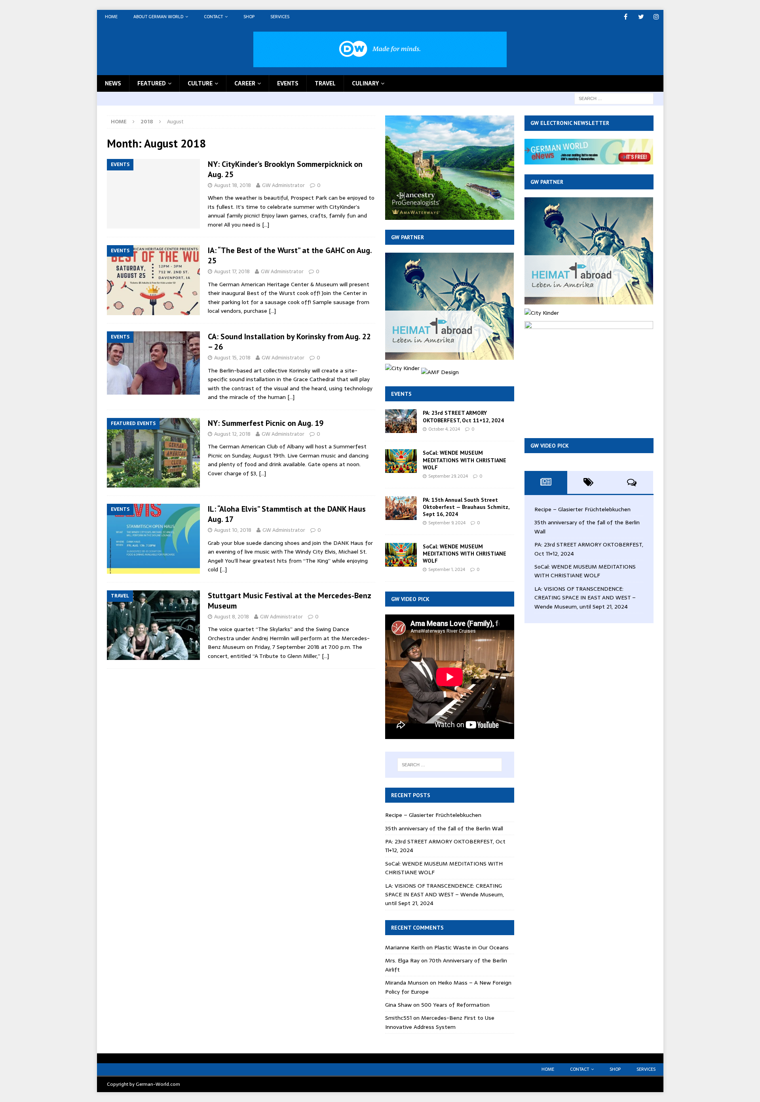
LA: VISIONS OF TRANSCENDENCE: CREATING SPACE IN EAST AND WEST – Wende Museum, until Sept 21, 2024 (444, 894)
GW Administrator (283, 185)
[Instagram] (656, 17)
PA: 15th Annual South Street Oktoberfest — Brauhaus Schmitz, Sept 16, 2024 (466, 507)
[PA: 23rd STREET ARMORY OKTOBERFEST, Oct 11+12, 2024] (401, 421)
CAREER (244, 83)
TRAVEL (325, 83)
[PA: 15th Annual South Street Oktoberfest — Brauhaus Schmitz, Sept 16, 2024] (401, 508)
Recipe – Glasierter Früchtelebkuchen (433, 815)
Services (279, 16)
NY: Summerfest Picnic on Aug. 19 (265, 423)
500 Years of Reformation (455, 1004)
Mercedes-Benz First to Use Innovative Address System (439, 1022)
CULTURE (200, 83)
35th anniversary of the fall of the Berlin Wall (444, 828)
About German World (158, 16)
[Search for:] (614, 98)
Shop (249, 16)
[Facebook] (626, 17)
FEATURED (151, 83)
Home (111, 16)
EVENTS (287, 83)
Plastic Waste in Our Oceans (471, 947)
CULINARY (365, 83)
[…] (265, 224)
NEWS (113, 83)
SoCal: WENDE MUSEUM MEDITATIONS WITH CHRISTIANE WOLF (464, 460)
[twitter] (641, 17)
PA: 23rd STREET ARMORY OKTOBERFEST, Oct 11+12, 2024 (463, 416)
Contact (213, 16)
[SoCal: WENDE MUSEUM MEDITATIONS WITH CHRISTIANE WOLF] (401, 461)
